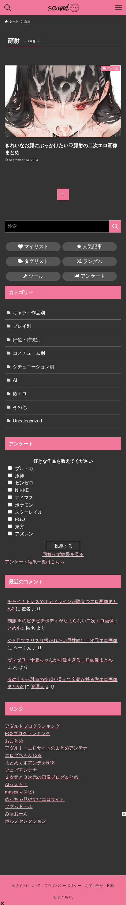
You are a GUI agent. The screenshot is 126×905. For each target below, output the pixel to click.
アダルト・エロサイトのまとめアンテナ (46, 748)
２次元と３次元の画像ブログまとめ (41, 777)
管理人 (37, 686)
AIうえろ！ (16, 784)
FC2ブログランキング (27, 733)
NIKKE (22, 490)
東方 (19, 526)
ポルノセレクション (25, 821)
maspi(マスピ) (19, 791)
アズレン (24, 533)
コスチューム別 (29, 353)
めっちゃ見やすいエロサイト (35, 799)
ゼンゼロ (24, 482)
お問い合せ (94, 885)
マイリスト (36, 246)
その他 (20, 407)
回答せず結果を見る (63, 554)
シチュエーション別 (33, 366)
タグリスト (36, 261)
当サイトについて (26, 885)
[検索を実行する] (115, 226)
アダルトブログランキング (32, 726)
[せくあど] (63, 7)
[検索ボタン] (7, 7)
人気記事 (91, 246)
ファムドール (18, 806)
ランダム (92, 261)
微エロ (20, 393)
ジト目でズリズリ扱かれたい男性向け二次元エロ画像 (62, 640)
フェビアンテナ (21, 770)
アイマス (24, 497)
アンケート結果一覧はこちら (35, 561)
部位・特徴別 (26, 339)
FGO (20, 519)
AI (15, 380)
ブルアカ (24, 468)
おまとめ (14, 740)
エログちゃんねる (23, 755)
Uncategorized (27, 420)
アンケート (92, 276)
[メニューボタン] (118, 7)
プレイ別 (22, 326)
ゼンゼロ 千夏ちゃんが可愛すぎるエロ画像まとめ (60, 659)
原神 (19, 475)
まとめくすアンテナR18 (29, 762)
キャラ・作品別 (29, 312)
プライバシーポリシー (62, 885)
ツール (35, 276)
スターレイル (29, 512)
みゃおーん (16, 813)
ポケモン (24, 505)
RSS (111, 885)
